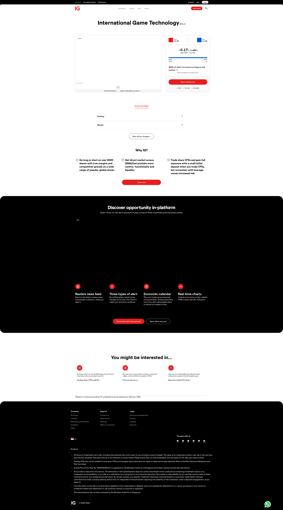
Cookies (133, 421)
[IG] (77, 8)
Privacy (133, 418)
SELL (175, 39)
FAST (180, 88)
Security (133, 425)
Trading (131, 8)
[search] (206, 8)
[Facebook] (188, 441)
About (146, 8)
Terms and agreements (139, 415)
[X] (183, 441)
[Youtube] (194, 441)
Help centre (105, 418)
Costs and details (142, 106)
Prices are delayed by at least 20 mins (188, 72)
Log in (205, 2)
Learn (139, 8)
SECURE (187, 88)
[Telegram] (204, 441)
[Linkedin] (178, 441)
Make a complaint (107, 425)
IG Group (74, 415)
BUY (203, 39)
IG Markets (122, 8)
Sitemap (103, 421)
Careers (74, 418)
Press (73, 428)
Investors (74, 425)
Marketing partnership (80, 421)
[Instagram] (199, 441)
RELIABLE (196, 88)
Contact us (104, 415)
